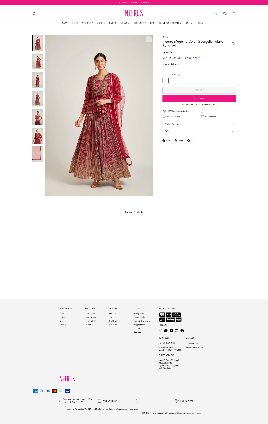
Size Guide (113, 324)
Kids (152, 23)
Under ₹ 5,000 (89, 313)
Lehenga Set (140, 23)
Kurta (61, 321)
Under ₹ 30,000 (90, 321)
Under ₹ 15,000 (90, 317)
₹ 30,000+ (88, 324)
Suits (100, 23)
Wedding (63, 324)
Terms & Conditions (140, 317)
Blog (110, 317)
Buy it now (199, 98)
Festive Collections (169, 23)
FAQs (167, 131)
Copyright (137, 332)
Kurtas (123, 23)
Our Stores (113, 321)
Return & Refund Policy (142, 321)
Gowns (62, 317)
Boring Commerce (193, 413)
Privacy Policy (139, 313)
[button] (49, 279)
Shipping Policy (139, 324)
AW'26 (65, 23)
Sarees (112, 23)
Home (164, 37)
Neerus (200, 23)
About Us (112, 313)
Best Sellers (87, 23)
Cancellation (138, 328)
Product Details (171, 124)
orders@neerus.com (194, 348)
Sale (188, 23)
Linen (75, 23)
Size (169, 74)
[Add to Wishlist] (233, 43)
